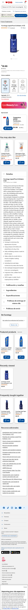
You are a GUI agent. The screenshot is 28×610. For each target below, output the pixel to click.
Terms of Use (15, 608)
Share (24, 28)
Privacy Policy (6, 608)
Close (25, 587)
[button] (21, 95)
